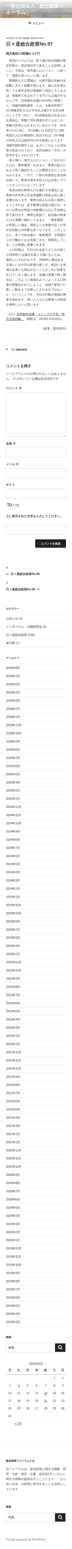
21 (45, 1400)
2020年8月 (13, 1183)
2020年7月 (13, 1191)
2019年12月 (14, 1248)
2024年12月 (14, 806)
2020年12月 (14, 1150)
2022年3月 (13, 1027)
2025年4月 (13, 782)
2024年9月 (13, 831)
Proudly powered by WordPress (26, 1539)
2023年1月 (13, 954)
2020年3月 (13, 1224)
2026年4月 (13, 692)
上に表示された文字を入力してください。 (34, 516)
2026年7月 (13, 676)
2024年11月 (13, 815)
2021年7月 (13, 1093)
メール (12, 464)
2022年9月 (13, 978)
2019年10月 (14, 1264)
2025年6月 (13, 766)
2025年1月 (13, 798)
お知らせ (12, 618)
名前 (11, 443)
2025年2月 (13, 790)
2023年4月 (13, 945)
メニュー (38, 23)
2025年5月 (13, 774)
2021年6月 (13, 1101)
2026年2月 (13, 709)
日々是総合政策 (19, 349)
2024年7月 (13, 847)
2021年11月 (13, 1060)
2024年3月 (13, 880)
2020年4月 (13, 1215)
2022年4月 (13, 1019)
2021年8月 (13, 1084)
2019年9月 (13, 1273)
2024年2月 (13, 888)
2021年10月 (14, 1068)
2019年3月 (13, 1322)
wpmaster (37, 38)
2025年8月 (13, 749)
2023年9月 (13, 921)
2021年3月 (13, 1125)
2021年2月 (13, 1134)
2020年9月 (13, 1174)
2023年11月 (13, 905)
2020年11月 (13, 1158)
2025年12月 (14, 725)
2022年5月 (13, 1011)
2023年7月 (13, 929)
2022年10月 (14, 970)
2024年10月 (14, 823)
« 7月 (18, 1423)
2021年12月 (14, 1052)
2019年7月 (13, 1289)
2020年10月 (14, 1166)
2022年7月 (13, 995)
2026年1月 (13, 717)
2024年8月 (13, 839)
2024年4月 (13, 872)
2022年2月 (13, 1035)
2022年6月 (13, 1003)
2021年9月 (13, 1076)
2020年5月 (13, 1207)
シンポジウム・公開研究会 (24, 626)
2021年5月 (13, 1109)
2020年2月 (13, 1232)
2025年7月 (13, 758)
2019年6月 (13, 1297)
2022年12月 (14, 962)
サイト (10, 484)
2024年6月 (13, 856)
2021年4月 (13, 1117)
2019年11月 (13, 1256)
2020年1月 (13, 1240)
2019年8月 (13, 1281)
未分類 (10, 643)
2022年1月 (13, 1044)
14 (45, 1393)
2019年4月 (13, 1313)
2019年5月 (13, 1305)
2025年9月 (13, 741)
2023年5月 (13, 937)
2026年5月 (13, 684)
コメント (14, 388)
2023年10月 (14, 913)
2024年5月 (13, 864)
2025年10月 (14, 733)
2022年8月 (13, 986)
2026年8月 (13, 668)
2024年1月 (13, 896)
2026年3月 (13, 700)
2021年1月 (13, 1142)
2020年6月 (13, 1199)
